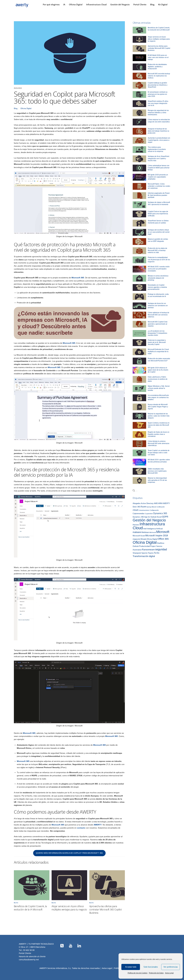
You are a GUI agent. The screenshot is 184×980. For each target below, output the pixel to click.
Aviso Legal (169, 973)
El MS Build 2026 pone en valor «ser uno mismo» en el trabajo (158, 57)
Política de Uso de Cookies (137, 973)
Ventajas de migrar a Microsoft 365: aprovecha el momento (159, 203)
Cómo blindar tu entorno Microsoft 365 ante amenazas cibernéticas (158, 443)
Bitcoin (154, 507)
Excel (159, 517)
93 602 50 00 (28, 950)
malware (137, 532)
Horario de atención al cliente (32, 956)
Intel (145, 529)
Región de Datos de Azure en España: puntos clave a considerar (158, 434)
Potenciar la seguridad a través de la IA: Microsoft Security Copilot (157, 342)
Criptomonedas (138, 514)
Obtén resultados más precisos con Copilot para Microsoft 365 (157, 471)
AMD (156, 503)
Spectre (144, 553)
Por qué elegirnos (51, 4)
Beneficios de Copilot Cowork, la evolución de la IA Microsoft (30, 908)
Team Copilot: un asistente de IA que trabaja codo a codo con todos (158, 453)
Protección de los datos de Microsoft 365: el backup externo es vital (157, 250)
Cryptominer (149, 513)
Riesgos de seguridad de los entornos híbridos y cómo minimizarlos (158, 112)
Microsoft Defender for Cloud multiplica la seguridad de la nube (158, 351)
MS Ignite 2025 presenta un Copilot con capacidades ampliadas (158, 177)
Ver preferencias (170, 967)
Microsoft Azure (139, 536)
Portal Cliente (139, 4)
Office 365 (163, 539)
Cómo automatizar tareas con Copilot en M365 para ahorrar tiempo (158, 168)
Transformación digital (144, 556)
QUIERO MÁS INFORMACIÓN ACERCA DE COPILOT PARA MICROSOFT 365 (69, 853)
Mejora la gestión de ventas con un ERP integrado (158, 240)
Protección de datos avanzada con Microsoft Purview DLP (159, 360)
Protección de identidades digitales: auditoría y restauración (157, 67)
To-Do (156, 553)
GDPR (165, 517)
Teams (151, 553)
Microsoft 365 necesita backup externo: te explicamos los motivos (159, 76)
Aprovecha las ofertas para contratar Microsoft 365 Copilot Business (105, 909)
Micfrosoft (152, 532)
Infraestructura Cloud (96, 4)
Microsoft (162, 532)
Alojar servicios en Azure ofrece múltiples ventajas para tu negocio (69, 908)
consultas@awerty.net (29, 959)
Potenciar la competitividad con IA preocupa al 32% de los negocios (159, 260)
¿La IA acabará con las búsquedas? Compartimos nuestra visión (157, 333)
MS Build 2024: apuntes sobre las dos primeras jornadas (159, 461)
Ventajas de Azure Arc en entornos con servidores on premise (158, 305)
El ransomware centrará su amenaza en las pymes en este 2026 (157, 94)
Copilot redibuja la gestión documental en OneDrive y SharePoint (157, 85)
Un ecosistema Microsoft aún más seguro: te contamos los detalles (158, 397)
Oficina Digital (75, 4)
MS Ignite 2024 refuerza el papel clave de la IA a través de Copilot (158, 370)
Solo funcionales (150, 967)
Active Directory (147, 503)
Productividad (144, 546)
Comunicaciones (143, 510)
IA (64, 4)
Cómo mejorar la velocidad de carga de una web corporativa (159, 121)
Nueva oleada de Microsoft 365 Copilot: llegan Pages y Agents (158, 407)
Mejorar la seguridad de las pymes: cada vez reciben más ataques (158, 416)
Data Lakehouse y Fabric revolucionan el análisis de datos (157, 379)
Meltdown (145, 532)
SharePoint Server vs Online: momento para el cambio (158, 222)
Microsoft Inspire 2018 (156, 535)
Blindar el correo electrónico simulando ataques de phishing (158, 278)
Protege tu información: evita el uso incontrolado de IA (158, 295)
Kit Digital (162, 4)
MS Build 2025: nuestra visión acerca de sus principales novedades (159, 269)
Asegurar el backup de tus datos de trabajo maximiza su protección (158, 131)
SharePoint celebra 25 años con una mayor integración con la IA (158, 103)
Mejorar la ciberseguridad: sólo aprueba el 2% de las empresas (157, 480)
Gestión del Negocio (120, 4)
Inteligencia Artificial (155, 529)
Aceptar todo (130, 967)
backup (149, 507)
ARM (160, 503)
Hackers (136, 525)
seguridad (161, 549)
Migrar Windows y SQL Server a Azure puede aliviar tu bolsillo (159, 388)
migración (136, 539)
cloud (135, 510)
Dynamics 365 (160, 513)
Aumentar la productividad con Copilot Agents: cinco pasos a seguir (159, 140)
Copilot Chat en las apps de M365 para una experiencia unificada (158, 214)
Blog (152, 4)
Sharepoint (137, 553)
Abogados (136, 503)
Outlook (136, 546)
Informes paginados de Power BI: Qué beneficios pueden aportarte (159, 195)
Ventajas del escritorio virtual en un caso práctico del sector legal (159, 232)
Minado (143, 539)
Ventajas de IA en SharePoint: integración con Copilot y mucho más (158, 158)
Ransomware (148, 549)
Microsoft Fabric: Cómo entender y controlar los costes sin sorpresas (159, 186)
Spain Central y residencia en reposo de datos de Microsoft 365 (158, 425)
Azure (143, 506)
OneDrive (160, 543)
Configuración (154, 510)
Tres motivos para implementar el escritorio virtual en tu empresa (157, 149)
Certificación (161, 507)
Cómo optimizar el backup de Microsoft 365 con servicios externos (158, 315)
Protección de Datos (156, 973)
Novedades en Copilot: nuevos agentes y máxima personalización (157, 287)
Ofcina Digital (152, 539)
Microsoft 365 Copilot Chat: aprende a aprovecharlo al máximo (158, 324)
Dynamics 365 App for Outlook (145, 517)
